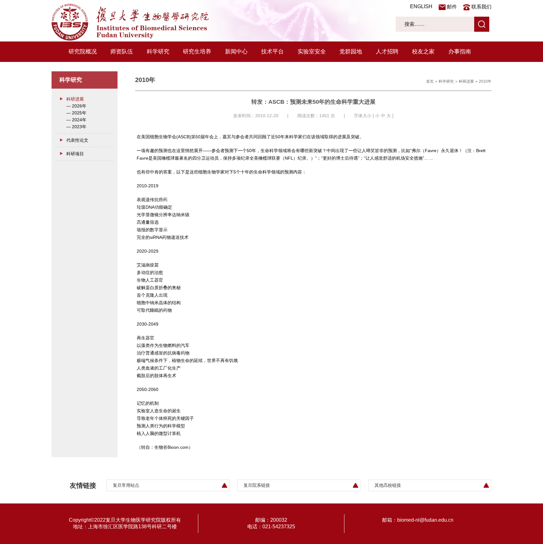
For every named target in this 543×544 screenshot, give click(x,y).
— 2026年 (76, 105)
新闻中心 (236, 51)
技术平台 (272, 51)
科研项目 (75, 153)
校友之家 (423, 51)
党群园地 (350, 51)
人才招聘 (387, 51)
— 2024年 (76, 119)
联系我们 (481, 6)
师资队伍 (121, 51)
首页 (430, 81)
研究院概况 (83, 51)
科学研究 (158, 51)
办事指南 (459, 51)
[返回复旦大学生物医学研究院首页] (130, 38)
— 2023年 (76, 126)
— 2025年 (76, 112)
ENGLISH (421, 6)
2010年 (485, 81)
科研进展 (75, 99)
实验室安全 (312, 51)
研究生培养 (197, 51)
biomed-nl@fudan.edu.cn (425, 520)
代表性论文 (77, 140)
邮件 (452, 6)
